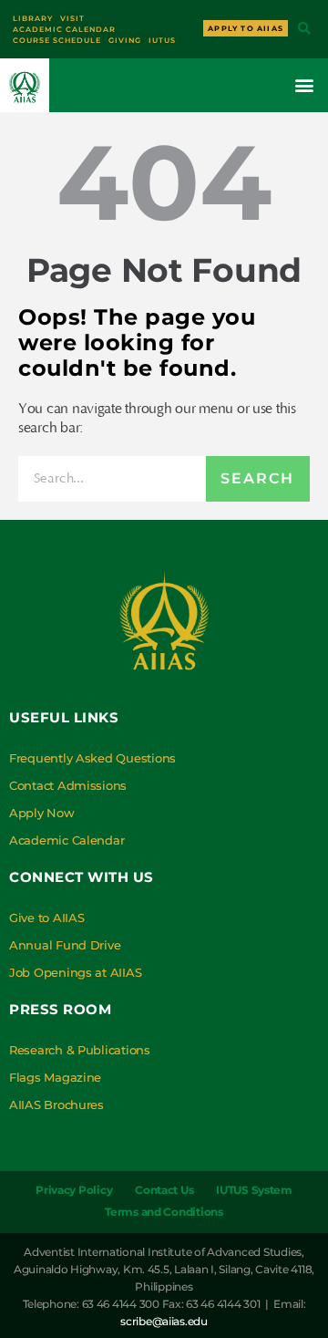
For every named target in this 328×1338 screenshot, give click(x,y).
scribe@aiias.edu (164, 1321)
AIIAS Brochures (56, 1104)
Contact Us (164, 1190)
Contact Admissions (68, 785)
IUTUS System (254, 1190)
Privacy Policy (74, 1190)
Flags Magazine (55, 1077)
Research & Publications (79, 1049)
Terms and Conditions (164, 1212)
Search (257, 478)
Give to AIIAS (47, 917)
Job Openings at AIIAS (75, 972)
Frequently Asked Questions (92, 758)
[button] (303, 29)
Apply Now (42, 812)
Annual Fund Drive (64, 945)
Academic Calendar (66, 840)
